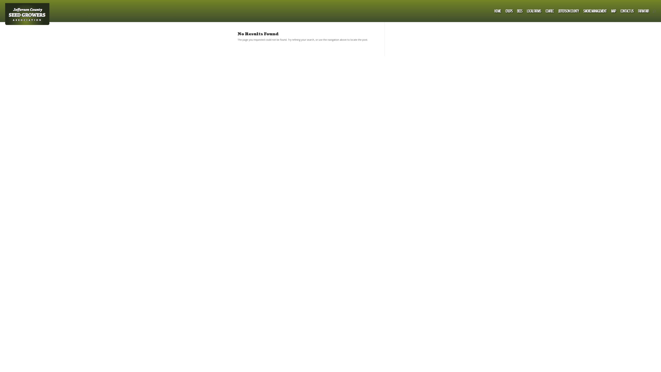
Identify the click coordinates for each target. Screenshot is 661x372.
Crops (509, 12)
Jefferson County (568, 12)
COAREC (549, 12)
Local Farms (534, 12)
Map (613, 12)
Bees (519, 12)
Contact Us (627, 12)
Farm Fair (643, 12)
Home (497, 12)
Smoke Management (595, 12)
